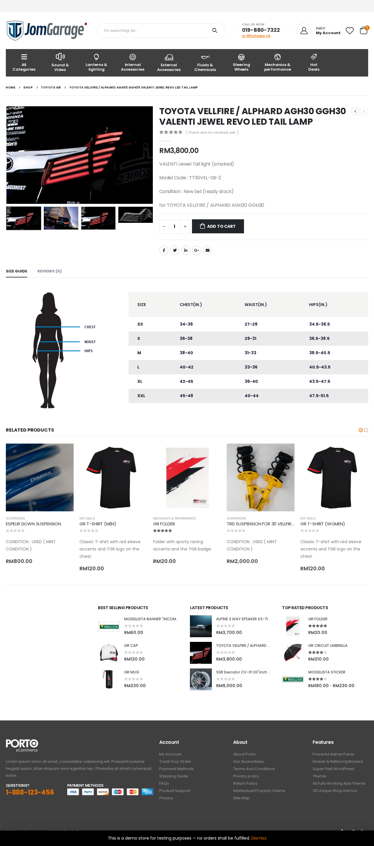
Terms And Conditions (254, 769)
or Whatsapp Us (256, 35)
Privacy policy (246, 776)
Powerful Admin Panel (333, 754)
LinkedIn (186, 250)
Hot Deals (313, 67)
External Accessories (169, 67)
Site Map (241, 798)
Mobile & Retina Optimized (338, 761)
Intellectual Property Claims (259, 790)
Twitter (174, 250)
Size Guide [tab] (16, 271)
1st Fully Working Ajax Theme (339, 783)
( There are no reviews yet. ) (212, 132)
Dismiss (258, 838)
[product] (40, 477)
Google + (196, 250)
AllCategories (24, 67)
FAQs (164, 783)
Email (207, 250)
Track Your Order (175, 761)
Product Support (174, 790)
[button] (360, 430)
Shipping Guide (173, 776)
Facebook (164, 250)
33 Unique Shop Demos (335, 790)
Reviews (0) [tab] (49, 271)
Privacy (166, 798)
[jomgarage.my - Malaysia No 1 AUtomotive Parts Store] (47, 31)
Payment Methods (176, 769)
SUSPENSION (15, 518)
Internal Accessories (132, 67)
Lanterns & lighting (96, 67)
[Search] (216, 31)
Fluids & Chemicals (205, 67)
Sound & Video (60, 67)
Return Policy (245, 783)
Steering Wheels (241, 67)
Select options (137, 453)
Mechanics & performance (277, 67)
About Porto (244, 754)
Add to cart (221, 226)
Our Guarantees (248, 761)
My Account (170, 754)
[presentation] (7, 155)
